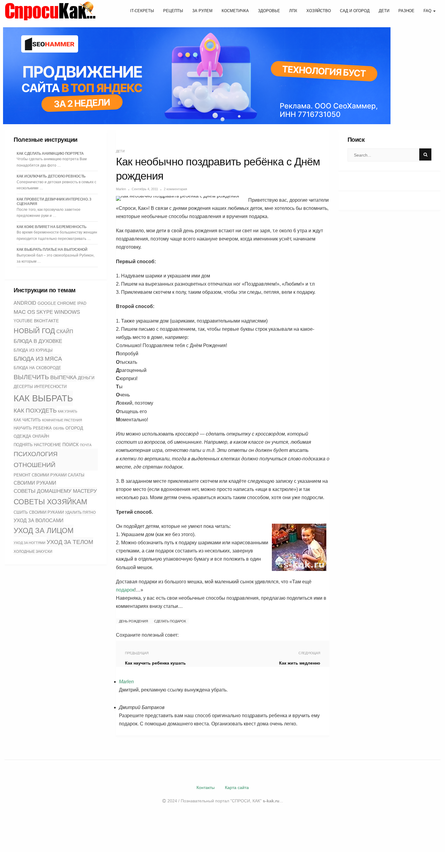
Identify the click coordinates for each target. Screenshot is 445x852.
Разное (406, 10)
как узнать (67, 411)
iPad (81, 303)
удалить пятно (80, 512)
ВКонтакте (46, 320)
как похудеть (35, 410)
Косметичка (235, 10)
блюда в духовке (38, 341)
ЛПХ (293, 10)
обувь (58, 428)
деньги (86, 377)
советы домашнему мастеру (55, 491)
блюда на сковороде (37, 368)
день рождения (133, 621)
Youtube (23, 321)
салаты (76, 475)
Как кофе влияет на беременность (52, 227)
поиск (70, 444)
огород (74, 428)
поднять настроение (37, 445)
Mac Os (24, 312)
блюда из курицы (33, 350)
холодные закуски (33, 551)
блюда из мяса (38, 359)
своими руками (35, 483)
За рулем (202, 10)
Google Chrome (57, 303)
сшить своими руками (39, 512)
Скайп (64, 331)
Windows (67, 312)
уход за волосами (39, 520)
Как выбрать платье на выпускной (52, 249)
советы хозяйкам (50, 502)
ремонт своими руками (40, 475)
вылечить (31, 376)
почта (85, 445)
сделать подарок (170, 621)
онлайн (40, 436)
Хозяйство (318, 10)
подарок (125, 589)
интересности (50, 386)
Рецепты (173, 10)
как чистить (27, 420)
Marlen (121, 189)
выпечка (63, 377)
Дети (384, 10)
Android (25, 303)
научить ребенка (33, 428)
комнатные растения (62, 420)
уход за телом (70, 542)
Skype (44, 312)
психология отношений (36, 459)
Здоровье (269, 10)
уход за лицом (44, 530)
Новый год (34, 331)
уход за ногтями (29, 543)
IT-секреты (142, 10)
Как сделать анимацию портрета (50, 153)
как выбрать (43, 398)
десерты (23, 387)
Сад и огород (355, 10)
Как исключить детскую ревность (51, 176)
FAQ (428, 10)
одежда (22, 436)
